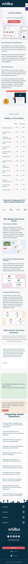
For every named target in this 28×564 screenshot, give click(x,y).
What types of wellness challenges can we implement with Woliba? (13, 447)
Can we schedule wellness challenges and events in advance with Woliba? (12, 494)
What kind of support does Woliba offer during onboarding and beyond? (12, 466)
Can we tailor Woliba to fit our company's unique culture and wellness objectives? (13, 433)
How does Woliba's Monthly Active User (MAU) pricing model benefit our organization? (12, 424)
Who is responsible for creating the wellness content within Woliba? (12, 479)
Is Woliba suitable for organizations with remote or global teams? (12, 440)
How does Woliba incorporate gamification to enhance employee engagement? (11, 487)
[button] (14, 425)
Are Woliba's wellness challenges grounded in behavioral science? (11, 473)
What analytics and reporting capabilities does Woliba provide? (11, 460)
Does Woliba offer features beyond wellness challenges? (12, 453)
